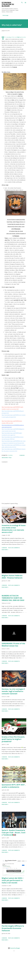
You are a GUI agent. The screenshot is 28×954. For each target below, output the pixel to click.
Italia (9, 457)
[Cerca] (22, 2)
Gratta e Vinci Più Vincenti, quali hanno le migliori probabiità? (13, 739)
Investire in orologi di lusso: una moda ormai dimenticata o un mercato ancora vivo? (14, 528)
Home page (5, 15)
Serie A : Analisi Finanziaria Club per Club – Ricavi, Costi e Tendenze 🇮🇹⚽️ (13, 832)
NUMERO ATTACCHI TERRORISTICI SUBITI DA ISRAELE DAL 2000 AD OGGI (13, 597)
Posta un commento (14, 547)
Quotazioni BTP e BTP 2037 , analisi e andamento (14, 785)
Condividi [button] (22, 455)
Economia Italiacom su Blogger (8, 4)
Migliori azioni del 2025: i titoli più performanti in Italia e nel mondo (12, 880)
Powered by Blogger (15, 948)
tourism (10, 455)
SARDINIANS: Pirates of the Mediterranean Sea (13, 644)
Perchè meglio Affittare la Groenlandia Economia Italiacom (13, 928)
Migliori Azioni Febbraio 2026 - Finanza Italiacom (12, 576)
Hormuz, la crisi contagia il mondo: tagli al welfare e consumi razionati (13, 691)
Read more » (5, 549)
